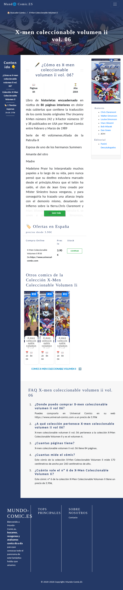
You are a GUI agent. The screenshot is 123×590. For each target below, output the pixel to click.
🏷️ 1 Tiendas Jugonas (10, 109)
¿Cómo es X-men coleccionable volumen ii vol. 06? (10, 80)
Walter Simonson (109, 116)
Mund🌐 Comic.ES (18, 4)
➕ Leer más (55, 213)
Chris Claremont (108, 112)
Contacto (73, 518)
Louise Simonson (109, 119)
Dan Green (106, 130)
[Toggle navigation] (115, 4)
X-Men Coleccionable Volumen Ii (43, 13)
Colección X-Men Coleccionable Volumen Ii (10, 96)
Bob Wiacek (106, 127)
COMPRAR (75, 251)
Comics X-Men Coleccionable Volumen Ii (53, 369)
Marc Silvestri (107, 123)
